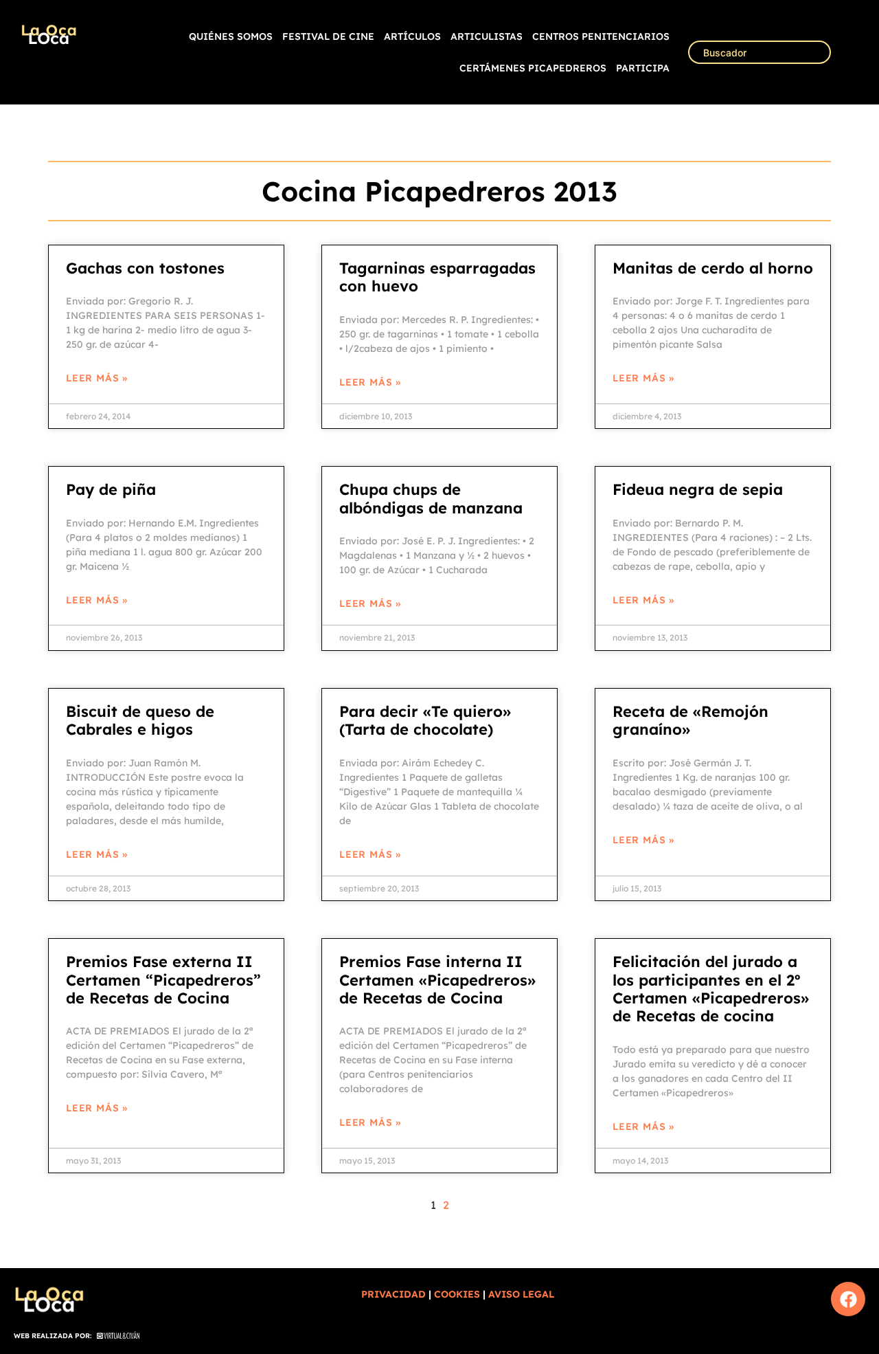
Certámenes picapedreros (532, 68)
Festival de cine (328, 36)
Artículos (412, 36)
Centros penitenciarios (601, 36)
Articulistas (486, 36)
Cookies (457, 1294)
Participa (643, 68)
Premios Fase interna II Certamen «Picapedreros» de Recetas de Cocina (437, 980)
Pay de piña (111, 489)
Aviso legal (521, 1294)
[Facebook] (848, 1299)
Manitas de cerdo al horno (713, 268)
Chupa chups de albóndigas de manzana (431, 498)
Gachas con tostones (145, 268)
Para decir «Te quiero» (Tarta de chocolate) (425, 720)
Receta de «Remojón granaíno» (690, 720)
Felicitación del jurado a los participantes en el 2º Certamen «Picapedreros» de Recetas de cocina (711, 988)
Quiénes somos (231, 36)
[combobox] (759, 52)
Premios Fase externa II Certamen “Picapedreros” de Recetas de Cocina (163, 980)
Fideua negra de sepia (698, 489)
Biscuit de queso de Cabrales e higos (140, 720)
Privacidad (393, 1294)
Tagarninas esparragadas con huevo (437, 277)
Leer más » (97, 378)
